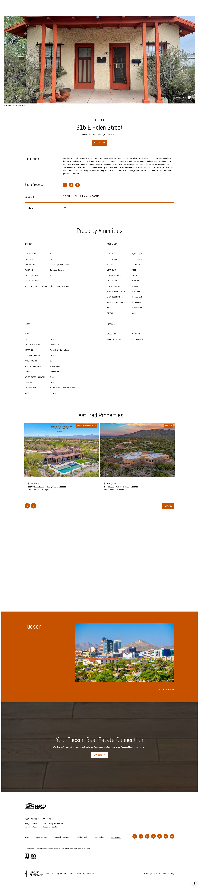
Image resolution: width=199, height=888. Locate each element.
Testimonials (99, 837)
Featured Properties (61, 837)
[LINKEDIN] (147, 836)
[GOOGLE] (172, 836)
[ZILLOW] (166, 836)
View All (168, 506)
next (18, 97)
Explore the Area (166, 689)
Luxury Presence (86, 873)
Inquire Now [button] (99, 143)
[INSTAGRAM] (141, 836)
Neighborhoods (82, 837)
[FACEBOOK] (134, 836)
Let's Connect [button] (99, 755)
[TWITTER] (153, 836)
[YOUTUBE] (159, 836)
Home (27, 837)
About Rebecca (41, 837)
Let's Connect (116, 837)
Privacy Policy (168, 873)
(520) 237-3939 (31, 824)
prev (12, 97)
